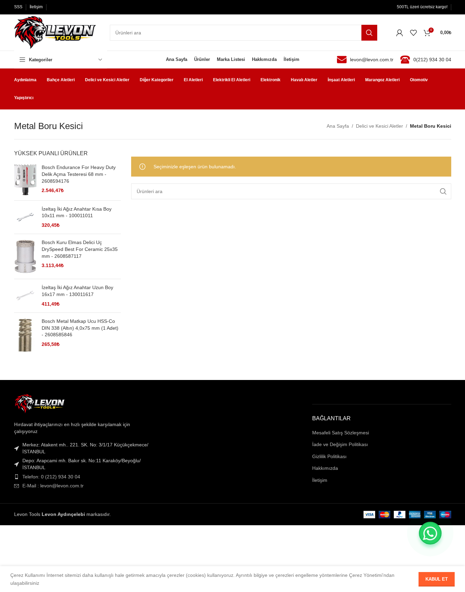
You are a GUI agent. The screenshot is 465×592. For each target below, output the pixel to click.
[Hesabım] (399, 33)
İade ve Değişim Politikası (340, 444)
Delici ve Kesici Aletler (379, 126)
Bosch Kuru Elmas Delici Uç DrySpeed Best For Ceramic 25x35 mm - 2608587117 (80, 249)
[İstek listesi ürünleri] (413, 33)
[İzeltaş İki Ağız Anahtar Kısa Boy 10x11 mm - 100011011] (25, 217)
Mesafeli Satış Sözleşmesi (340, 432)
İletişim (319, 480)
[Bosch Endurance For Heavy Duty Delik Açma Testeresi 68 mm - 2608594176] (25, 179)
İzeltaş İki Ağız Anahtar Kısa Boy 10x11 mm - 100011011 (77, 212)
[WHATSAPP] (430, 533)
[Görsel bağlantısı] (40, 403)
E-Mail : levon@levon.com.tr (53, 485)
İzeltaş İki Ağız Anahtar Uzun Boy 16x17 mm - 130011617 (77, 291)
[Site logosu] (55, 32)
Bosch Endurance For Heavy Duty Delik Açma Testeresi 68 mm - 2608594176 (79, 174)
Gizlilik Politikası (329, 456)
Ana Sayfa (338, 126)
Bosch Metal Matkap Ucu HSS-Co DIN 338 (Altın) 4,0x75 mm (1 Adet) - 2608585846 (80, 327)
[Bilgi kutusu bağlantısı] (365, 59)
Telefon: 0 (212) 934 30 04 (51, 476)
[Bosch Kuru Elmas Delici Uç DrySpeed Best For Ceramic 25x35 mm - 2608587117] (25, 256)
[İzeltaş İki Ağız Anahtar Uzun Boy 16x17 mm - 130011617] (25, 295)
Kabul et (436, 579)
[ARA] (369, 33)
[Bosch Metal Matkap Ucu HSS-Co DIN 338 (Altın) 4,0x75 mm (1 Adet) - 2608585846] (25, 335)
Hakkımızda (325, 468)
